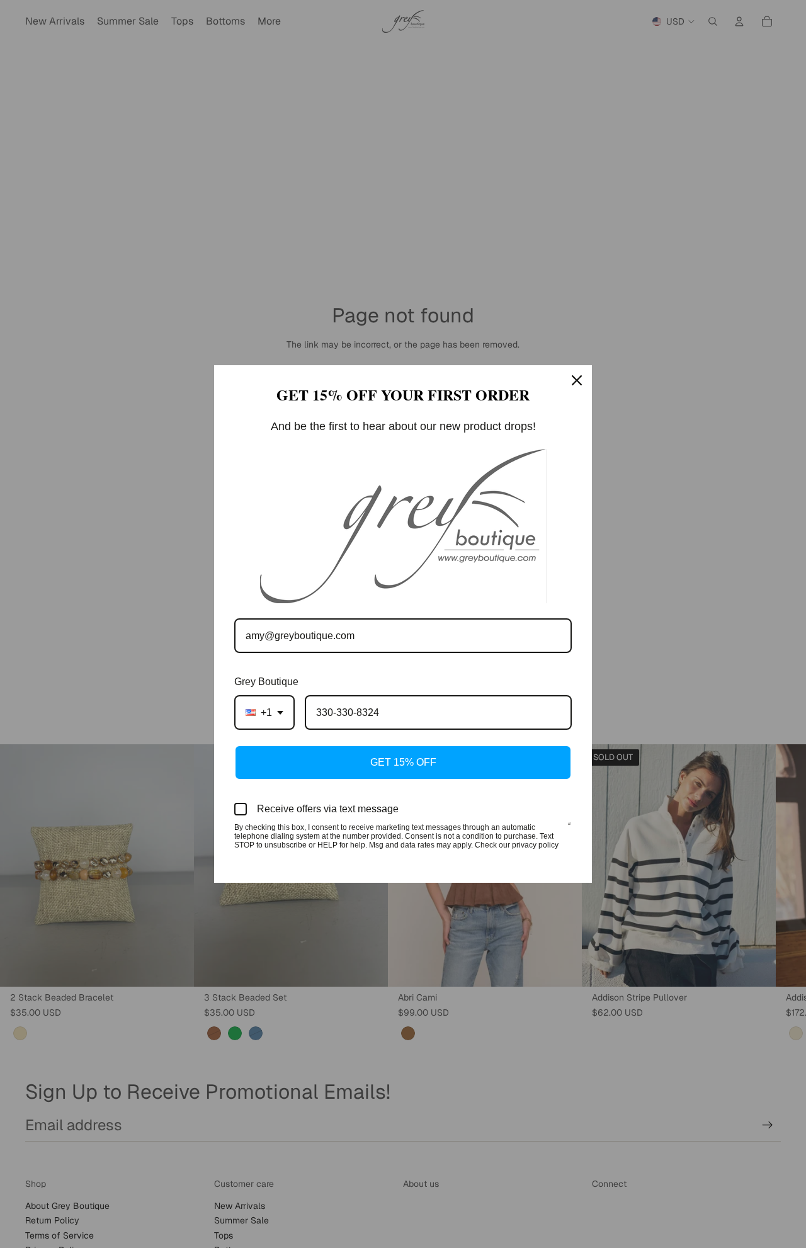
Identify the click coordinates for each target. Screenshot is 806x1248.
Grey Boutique (266, 681)
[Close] (577, 380)
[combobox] (264, 712)
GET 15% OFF (403, 762)
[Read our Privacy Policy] (569, 828)
